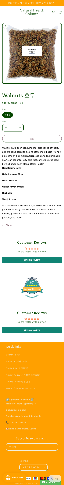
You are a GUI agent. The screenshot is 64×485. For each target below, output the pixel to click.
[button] (3, 12)
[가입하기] (54, 447)
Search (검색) (13, 355)
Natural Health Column (28, 484)
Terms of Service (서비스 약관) (21, 388)
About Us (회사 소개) (16, 361)
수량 (4, 121)
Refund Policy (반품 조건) (18, 382)
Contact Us (52, 482)
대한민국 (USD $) (31, 467)
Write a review (32, 260)
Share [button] (9, 225)
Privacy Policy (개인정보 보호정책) (23, 375)
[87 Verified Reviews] (32, 299)
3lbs (7, 115)
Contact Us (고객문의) (17, 368)
